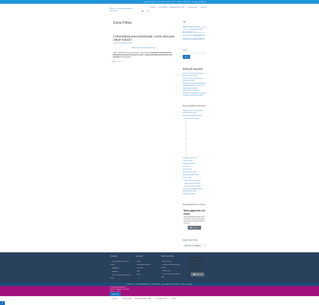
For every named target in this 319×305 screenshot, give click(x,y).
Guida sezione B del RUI (192, 183)
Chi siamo (152, 7)
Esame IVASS (187, 169)
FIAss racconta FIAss (190, 172)
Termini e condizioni (186, 284)
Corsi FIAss (118, 61)
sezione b (188, 38)
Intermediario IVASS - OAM (176, 7)
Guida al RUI (187, 177)
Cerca (185, 50)
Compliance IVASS (189, 163)
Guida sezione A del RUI (192, 180)
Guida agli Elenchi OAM (190, 175)
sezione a (199, 35)
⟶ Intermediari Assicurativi (143, 264)
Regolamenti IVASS (189, 194)
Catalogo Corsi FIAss (190, 158)
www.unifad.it (166, 284)
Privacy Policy (175, 284)
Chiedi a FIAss (187, 160)
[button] (147, 11)
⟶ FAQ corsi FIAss (166, 261)
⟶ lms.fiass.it (139, 267)
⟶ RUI (138, 271)
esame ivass (186, 29)
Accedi (204, 7)
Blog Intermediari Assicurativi (192, 115)
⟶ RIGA (138, 274)
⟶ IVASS (138, 261)
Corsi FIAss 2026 (161, 298)
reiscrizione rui (188, 35)
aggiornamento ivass (191, 27)
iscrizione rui (189, 32)
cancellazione (203, 27)
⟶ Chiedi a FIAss (166, 270)
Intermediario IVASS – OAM (143, 298)
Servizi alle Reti (163, 7)
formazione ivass (196, 29)
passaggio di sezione (200, 32)
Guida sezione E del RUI (192, 186)
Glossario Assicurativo (191, 118)
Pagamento (115, 294)
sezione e (198, 38)
